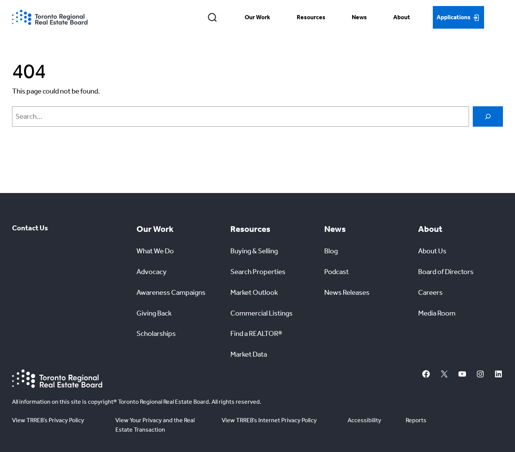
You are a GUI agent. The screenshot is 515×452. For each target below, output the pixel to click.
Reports (416, 420)
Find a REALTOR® (256, 333)
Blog (331, 251)
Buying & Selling (254, 251)
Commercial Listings (261, 313)
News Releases (346, 292)
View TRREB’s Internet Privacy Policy (269, 420)
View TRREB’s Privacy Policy (48, 420)
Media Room (436, 313)
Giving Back (154, 313)
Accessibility (364, 420)
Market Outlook (254, 292)
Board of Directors (446, 271)
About (401, 17)
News (359, 17)
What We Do (155, 251)
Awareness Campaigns (170, 292)
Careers (430, 292)
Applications (454, 17)
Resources (311, 17)
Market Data (248, 354)
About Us (432, 251)
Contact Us (30, 228)
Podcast (336, 271)
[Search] (212, 17)
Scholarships (156, 333)
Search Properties (257, 271)
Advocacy (151, 271)
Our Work (257, 17)
